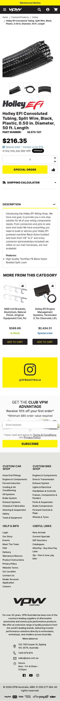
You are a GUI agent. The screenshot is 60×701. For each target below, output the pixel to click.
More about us (30, 638)
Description (12, 204)
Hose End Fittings (11, 475)
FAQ (4, 548)
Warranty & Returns (12, 556)
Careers (6, 586)
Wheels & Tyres (40, 517)
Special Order (25, 169)
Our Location (9, 571)
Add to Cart (15, 341)
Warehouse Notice (30, 2)
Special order (45, 333)
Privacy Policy (32, 437)
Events (6, 540)
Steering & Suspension (14, 510)
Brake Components (42, 506)
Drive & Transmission (43, 479)
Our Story (7, 536)
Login (5, 532)
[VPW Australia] (19, 9)
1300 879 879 (25, 653)
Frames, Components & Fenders (44, 497)
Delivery (6, 552)
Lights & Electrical (41, 487)
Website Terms (10, 567)
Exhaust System (40, 483)
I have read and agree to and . (30, 436)
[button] (4, 9)
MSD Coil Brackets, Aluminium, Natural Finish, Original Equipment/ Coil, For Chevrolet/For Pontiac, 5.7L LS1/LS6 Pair (15, 318)
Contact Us (8, 575)
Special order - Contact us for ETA (24, 146)
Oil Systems (8, 494)
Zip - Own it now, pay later (43, 557)
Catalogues (38, 544)
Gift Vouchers (39, 540)
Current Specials (41, 536)
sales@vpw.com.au (28, 658)
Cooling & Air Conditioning (9, 489)
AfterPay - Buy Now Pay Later (44, 550)
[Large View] (15, 89)
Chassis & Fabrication (13, 506)
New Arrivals (39, 532)
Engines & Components (14, 479)
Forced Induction (11, 483)
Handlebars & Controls (44, 491)
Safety (5, 513)
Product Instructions (13, 560)
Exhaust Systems (11, 502)
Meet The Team (10, 544)
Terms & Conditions (44, 434)
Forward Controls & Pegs (42, 511)
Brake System (9, 498)
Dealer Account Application (10, 581)
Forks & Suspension (42, 502)
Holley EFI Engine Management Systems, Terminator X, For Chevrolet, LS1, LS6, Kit (45, 315)
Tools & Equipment (12, 517)
